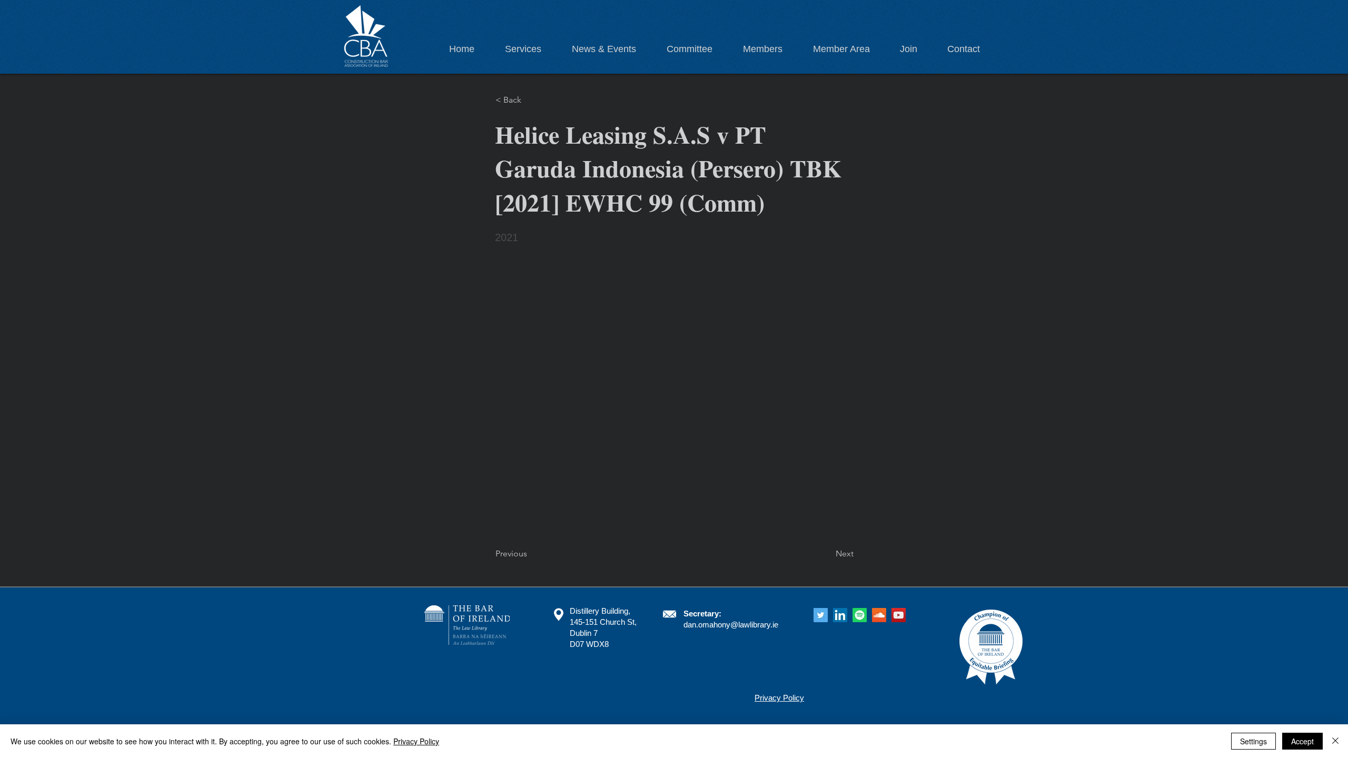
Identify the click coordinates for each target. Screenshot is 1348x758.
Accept (1302, 741)
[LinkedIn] (840, 615)
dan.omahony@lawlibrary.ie (730, 624)
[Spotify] (860, 615)
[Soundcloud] (879, 615)
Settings (1253, 741)
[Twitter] (821, 615)
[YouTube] (898, 615)
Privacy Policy (416, 741)
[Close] (1335, 741)
